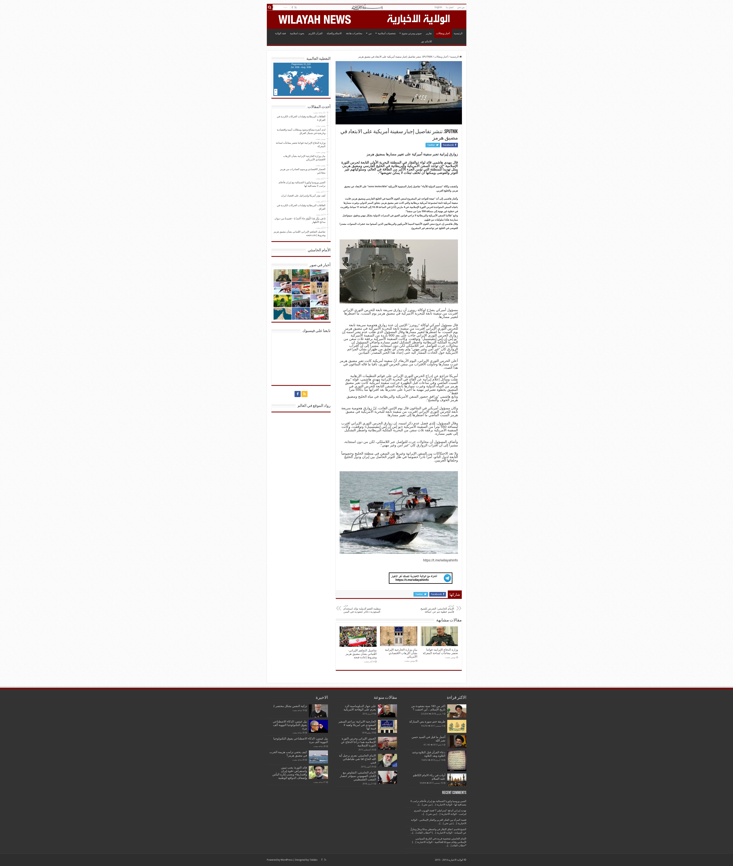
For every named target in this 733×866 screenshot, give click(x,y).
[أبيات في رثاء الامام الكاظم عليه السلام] (456, 780)
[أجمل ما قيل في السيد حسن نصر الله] (456, 741)
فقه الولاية (280, 33)
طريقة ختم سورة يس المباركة (427, 721)
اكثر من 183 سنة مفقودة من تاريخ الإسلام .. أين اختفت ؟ (428, 707)
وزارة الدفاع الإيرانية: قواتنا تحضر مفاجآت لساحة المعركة (440, 651)
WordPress (287, 859)
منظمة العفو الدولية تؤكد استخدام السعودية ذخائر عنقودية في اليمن (362, 609)
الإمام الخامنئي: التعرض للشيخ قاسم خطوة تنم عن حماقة (437, 609)
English (438, 7)
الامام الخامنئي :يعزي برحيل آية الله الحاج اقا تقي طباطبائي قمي (357, 759)
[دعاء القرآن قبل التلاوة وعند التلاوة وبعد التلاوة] (456, 761)
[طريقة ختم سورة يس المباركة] (456, 726)
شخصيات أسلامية (387, 33)
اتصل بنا (449, 7)
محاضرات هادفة (354, 33)
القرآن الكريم (315, 33)
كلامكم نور (426, 41)
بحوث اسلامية (297, 33)
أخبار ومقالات (443, 33)
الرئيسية (458, 33)
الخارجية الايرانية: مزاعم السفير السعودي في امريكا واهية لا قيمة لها (357, 725)
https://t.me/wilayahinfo (440, 560)
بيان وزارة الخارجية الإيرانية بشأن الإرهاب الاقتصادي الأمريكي (401, 653)
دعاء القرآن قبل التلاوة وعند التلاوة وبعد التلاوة (428, 754)
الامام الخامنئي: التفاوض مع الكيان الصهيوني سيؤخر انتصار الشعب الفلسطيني (358, 776)
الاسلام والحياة (334, 33)
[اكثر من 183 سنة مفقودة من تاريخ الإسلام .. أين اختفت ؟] (456, 710)
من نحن (460, 7)
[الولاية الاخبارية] (418, 19)
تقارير (429, 33)
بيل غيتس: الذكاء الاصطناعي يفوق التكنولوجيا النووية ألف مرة (290, 725)
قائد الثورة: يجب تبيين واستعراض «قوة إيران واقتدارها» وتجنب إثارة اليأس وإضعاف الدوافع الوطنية (289, 773)
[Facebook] (292, 7)
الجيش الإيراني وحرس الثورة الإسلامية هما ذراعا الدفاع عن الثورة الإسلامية (358, 742)
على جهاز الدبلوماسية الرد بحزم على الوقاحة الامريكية (360, 707)
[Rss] (295, 7)
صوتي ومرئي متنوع (412, 33)
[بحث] (270, 7)
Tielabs (313, 859)
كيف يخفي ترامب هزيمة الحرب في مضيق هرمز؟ (288, 753)
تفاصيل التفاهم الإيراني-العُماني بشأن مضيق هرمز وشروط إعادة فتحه (361, 654)
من (370, 33)
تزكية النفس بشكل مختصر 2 (290, 706)
